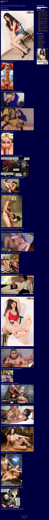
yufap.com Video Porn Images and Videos (43, 18)
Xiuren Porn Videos (40, 46)
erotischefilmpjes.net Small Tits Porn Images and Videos (42, 22)
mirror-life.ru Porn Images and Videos (42, 13)
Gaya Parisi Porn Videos (41, 39)
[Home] (4, 2)
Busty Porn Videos (40, 44)
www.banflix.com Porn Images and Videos (43, 11)
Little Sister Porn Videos (41, 35)
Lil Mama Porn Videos (40, 47)
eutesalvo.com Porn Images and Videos (42, 23)
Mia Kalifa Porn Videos (40, 45)
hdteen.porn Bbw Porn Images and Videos (43, 30)
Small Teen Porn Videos (41, 36)
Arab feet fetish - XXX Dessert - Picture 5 (7, 61)
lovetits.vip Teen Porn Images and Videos (43, 21)
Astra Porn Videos (40, 40)
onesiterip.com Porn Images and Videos (42, 26)
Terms (24, 518)
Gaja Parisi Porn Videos (41, 38)
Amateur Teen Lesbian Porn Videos (42, 41)
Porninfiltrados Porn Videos (41, 37)
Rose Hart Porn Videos (40, 43)
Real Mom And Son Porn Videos (41, 42)
